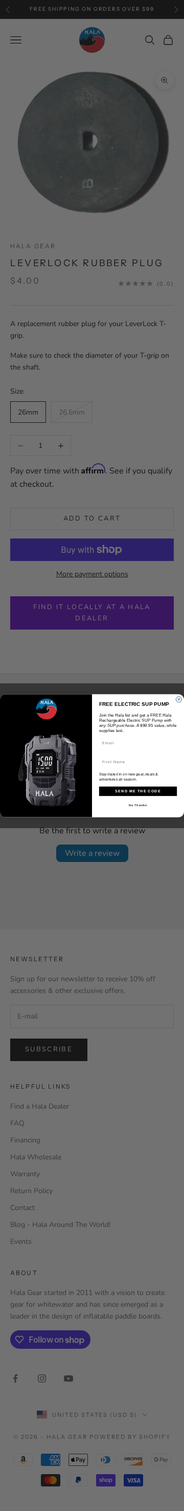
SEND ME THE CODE (138, 791)
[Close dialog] (178, 699)
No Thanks (138, 805)
